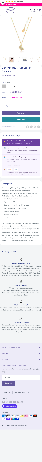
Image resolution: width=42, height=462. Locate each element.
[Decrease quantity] (12, 106)
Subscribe (8, 383)
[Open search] (31, 10)
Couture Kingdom (9, 76)
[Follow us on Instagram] (14, 402)
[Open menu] (3, 10)
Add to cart (21, 113)
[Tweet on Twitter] (35, 127)
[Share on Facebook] (27, 127)
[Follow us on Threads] (10, 402)
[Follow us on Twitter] (7, 402)
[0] (38, 10)
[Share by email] (38, 127)
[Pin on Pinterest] (31, 127)
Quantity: (5, 106)
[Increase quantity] (22, 106)
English (5, 392)
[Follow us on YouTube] (22, 402)
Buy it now (21, 119)
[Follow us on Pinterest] (18, 402)
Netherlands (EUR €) (19, 392)
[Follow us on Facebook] (3, 402)
